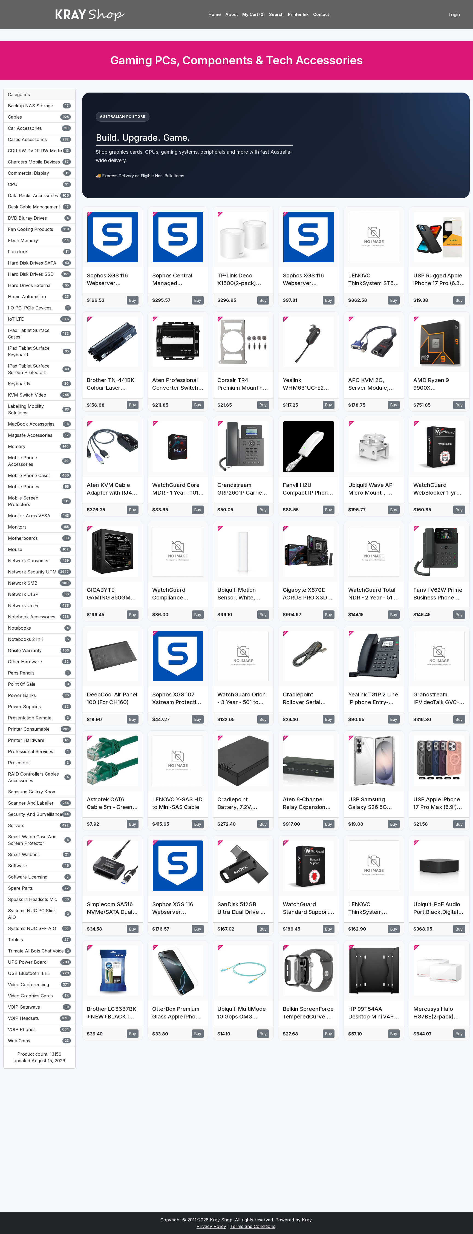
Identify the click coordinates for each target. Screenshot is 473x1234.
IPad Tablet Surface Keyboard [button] (38, 351)
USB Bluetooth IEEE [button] (38, 973)
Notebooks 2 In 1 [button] (38, 639)
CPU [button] (38, 184)
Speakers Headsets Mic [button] (38, 899)
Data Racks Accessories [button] (38, 195)
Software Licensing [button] (38, 877)
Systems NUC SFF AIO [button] (38, 928)
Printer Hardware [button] (38, 740)
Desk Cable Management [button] (38, 207)
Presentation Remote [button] (38, 718)
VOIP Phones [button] (38, 1029)
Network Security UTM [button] (38, 572)
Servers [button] (38, 825)
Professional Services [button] (38, 751)
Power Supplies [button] (38, 706)
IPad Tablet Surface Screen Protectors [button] (38, 369)
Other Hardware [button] (38, 661)
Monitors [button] (38, 527)
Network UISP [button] (38, 594)
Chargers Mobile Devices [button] (38, 162)
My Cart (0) (253, 14)
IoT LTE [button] (38, 319)
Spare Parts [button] (38, 888)
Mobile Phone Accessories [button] (38, 461)
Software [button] (38, 865)
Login (454, 14)
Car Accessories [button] (38, 128)
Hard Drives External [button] (38, 285)
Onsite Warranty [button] (38, 650)
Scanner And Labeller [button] (38, 803)
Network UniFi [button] (38, 605)
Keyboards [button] (38, 383)
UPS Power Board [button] (38, 962)
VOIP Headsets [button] (38, 1018)
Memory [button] (38, 446)
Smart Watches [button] (38, 854)
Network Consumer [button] (38, 560)
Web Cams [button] (38, 1040)
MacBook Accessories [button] (38, 424)
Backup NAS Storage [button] (38, 105)
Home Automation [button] (38, 296)
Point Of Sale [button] (38, 684)
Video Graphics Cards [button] (38, 995)
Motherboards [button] (38, 538)
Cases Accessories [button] (38, 139)
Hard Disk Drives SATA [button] (38, 263)
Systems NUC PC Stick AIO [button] (38, 914)
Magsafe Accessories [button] (38, 435)
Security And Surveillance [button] (38, 814)
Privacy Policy (211, 1226)
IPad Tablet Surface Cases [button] (38, 334)
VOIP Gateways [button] (38, 1007)
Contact (321, 14)
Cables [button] (38, 117)
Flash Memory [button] (38, 240)
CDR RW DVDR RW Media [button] (38, 150)
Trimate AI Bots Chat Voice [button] (38, 951)
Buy (132, 300)
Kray (307, 1219)
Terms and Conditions (252, 1226)
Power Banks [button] (38, 695)
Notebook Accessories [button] (38, 616)
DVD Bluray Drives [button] (38, 218)
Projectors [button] (38, 762)
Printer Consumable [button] (38, 729)
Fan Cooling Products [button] (38, 229)
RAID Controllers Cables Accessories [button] (38, 777)
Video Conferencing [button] (38, 984)
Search (276, 14)
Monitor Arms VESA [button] (38, 515)
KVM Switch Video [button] (38, 395)
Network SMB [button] (38, 583)
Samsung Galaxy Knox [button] (31, 791)
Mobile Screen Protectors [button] (38, 501)
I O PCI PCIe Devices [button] (38, 308)
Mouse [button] (38, 549)
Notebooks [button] (38, 628)
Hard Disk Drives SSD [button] (38, 274)
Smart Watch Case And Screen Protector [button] (38, 840)
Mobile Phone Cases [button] (38, 475)
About (231, 14)
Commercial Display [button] (38, 173)
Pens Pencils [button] (38, 673)
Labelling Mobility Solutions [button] (38, 409)
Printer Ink (298, 14)
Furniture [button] (38, 251)
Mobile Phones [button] (38, 486)
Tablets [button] (38, 939)
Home (215, 14)
